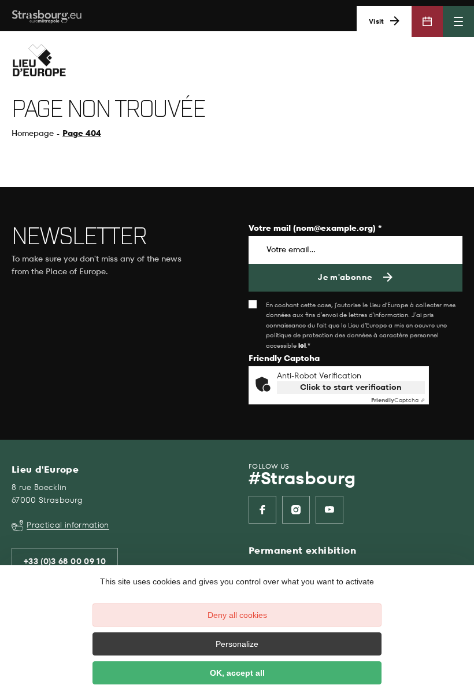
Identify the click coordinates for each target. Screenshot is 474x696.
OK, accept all (237, 672)
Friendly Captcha (284, 359)
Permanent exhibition (302, 550)
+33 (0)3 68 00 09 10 (65, 561)
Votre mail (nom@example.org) (315, 228)
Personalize (237, 644)
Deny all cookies (237, 615)
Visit (376, 21)
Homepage (33, 133)
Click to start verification (351, 387)
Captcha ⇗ (398, 400)
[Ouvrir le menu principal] (458, 21)
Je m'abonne (345, 277)
